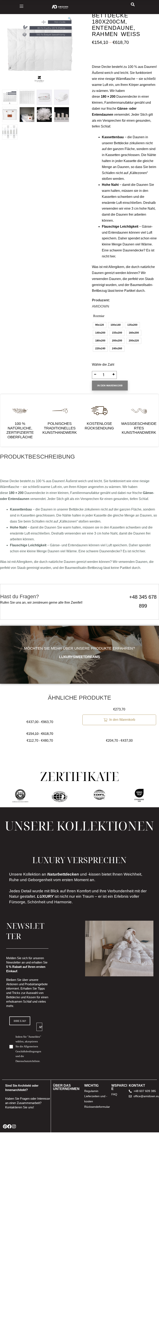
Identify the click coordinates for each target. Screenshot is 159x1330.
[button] (69, 20)
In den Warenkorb (110, 385)
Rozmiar (98, 316)
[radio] (99, 325)
